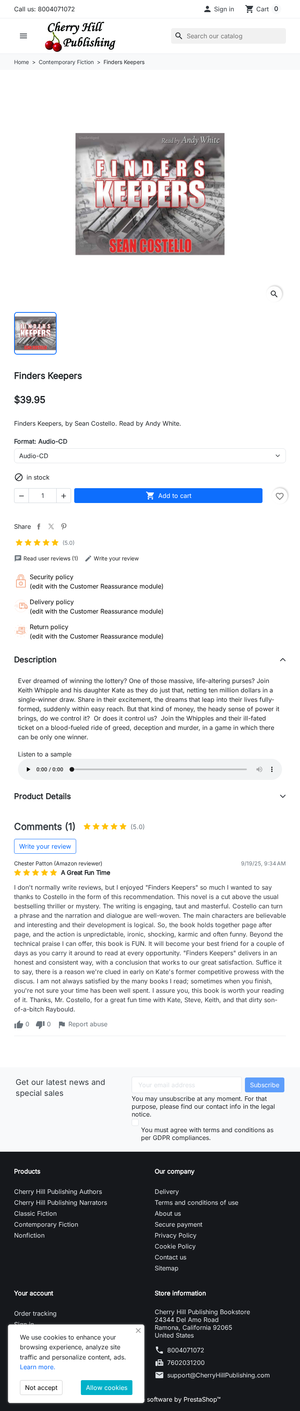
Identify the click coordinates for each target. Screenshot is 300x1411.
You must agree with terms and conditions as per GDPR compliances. (207, 1134)
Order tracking (35, 1313)
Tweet (51, 526)
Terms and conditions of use (196, 1202)
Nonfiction (29, 1235)
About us (168, 1213)
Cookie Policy (175, 1246)
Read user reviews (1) (50, 558)
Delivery (167, 1191)
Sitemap (167, 1268)
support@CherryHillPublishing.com (218, 1375)
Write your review (116, 558)
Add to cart (168, 495)
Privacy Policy (175, 1235)
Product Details (42, 796)
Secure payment (178, 1224)
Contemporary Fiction (46, 1224)
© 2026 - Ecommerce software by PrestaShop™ (150, 1399)
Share (38, 526)
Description (35, 659)
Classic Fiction (35, 1213)
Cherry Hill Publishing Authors (58, 1191)
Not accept (41, 1387)
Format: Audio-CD (41, 441)
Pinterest (63, 526)
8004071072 (185, 1350)
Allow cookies (106, 1387)
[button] (218, 9)
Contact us (170, 1257)
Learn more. (37, 1367)
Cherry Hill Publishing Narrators (60, 1202)
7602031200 (186, 1362)
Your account (33, 1293)
